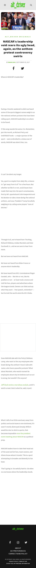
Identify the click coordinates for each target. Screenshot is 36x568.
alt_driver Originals (18, 36)
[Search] (31, 5)
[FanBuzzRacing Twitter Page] (26, 542)
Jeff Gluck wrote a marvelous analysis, (15, 385)
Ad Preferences (18, 551)
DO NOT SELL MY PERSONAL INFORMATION (18, 563)
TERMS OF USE (23, 561)
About (18, 548)
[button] (4, 5)
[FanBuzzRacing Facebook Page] (10, 542)
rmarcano (12, 62)
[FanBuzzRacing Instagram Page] (18, 542)
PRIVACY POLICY (13, 561)
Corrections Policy (18, 554)
